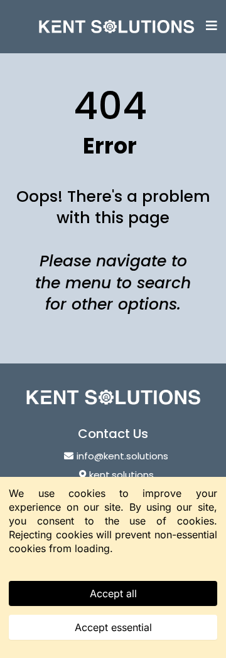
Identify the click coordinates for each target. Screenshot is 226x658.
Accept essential (113, 627)
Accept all (113, 593)
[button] (211, 26)
